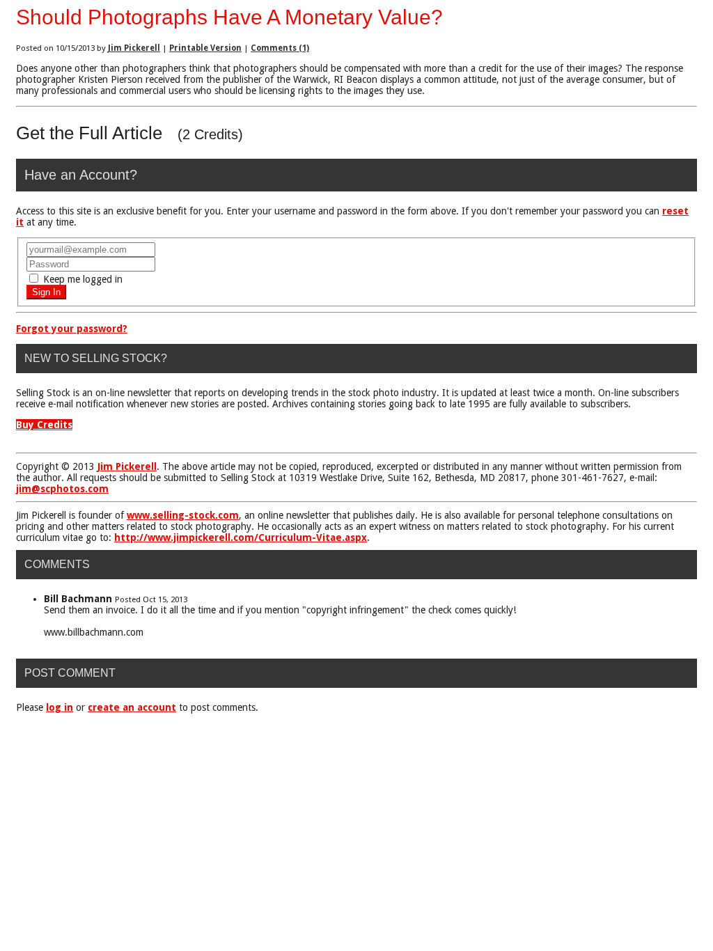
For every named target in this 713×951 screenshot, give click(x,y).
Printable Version (205, 48)
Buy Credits (44, 424)
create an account (132, 707)
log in (59, 707)
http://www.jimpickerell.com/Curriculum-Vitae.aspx (240, 537)
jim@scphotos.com (62, 488)
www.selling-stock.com (183, 515)
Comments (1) (280, 48)
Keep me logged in (81, 279)
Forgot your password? (71, 328)
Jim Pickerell (134, 48)
